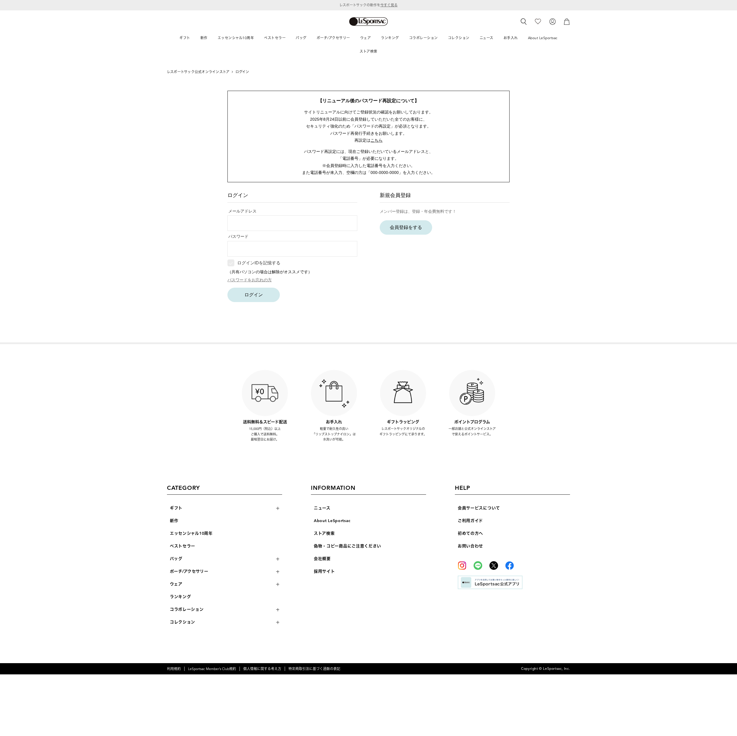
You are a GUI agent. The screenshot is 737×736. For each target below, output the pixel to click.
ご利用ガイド (470, 520)
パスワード (238, 236)
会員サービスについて (479, 508)
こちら (377, 140)
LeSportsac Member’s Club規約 (212, 669)
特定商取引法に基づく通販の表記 (314, 669)
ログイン (253, 294)
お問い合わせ (470, 546)
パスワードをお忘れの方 (249, 280)
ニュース (322, 508)
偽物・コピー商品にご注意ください (347, 546)
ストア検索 (324, 533)
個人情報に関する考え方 (262, 669)
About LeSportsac (332, 520)
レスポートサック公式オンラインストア (198, 72)
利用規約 (174, 669)
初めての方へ (470, 533)
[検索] (524, 21)
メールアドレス (242, 211)
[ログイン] (552, 21)
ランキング (180, 596)
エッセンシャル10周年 (191, 533)
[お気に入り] (538, 21)
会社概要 (322, 558)
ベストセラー (182, 546)
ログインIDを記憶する (258, 262)
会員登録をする (406, 227)
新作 (174, 520)
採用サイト (324, 571)
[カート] (567, 21)
